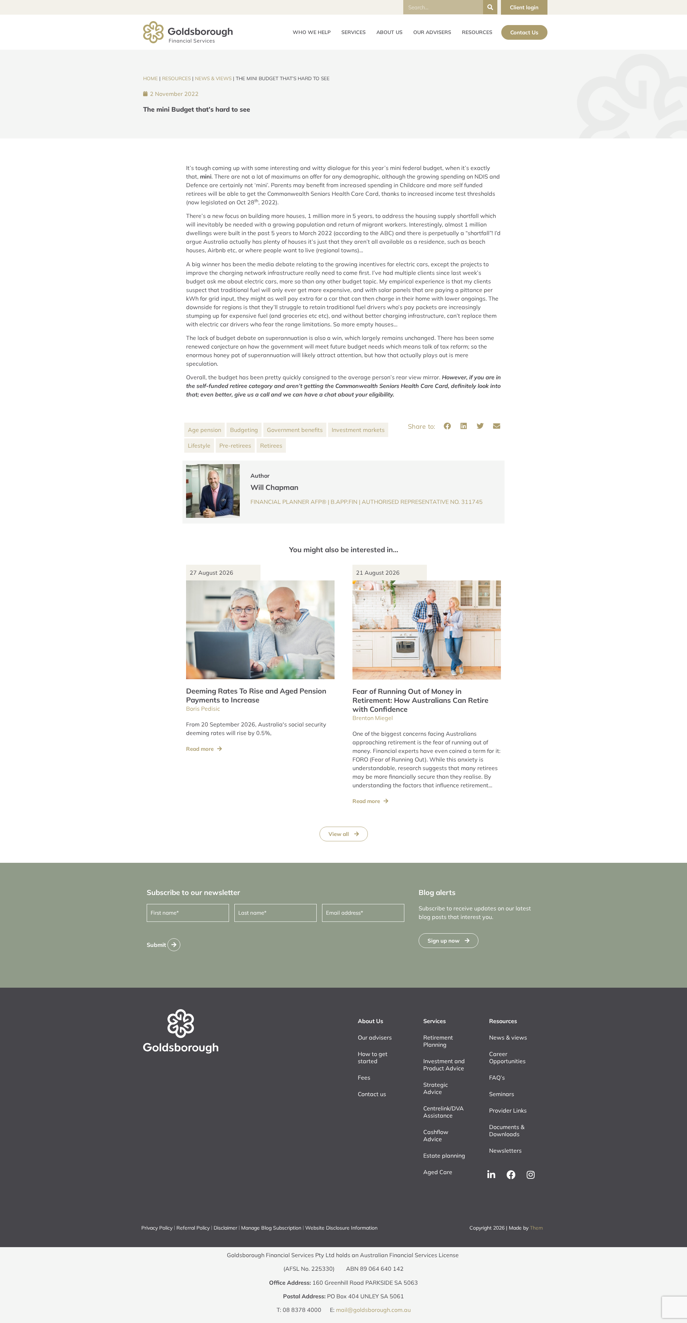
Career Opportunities (507, 1057)
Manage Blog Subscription (271, 1228)
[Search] (490, 7)
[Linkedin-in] (491, 1175)
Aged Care (437, 1172)
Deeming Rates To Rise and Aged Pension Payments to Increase (256, 695)
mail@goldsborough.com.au (373, 1309)
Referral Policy (193, 1228)
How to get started (373, 1057)
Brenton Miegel (372, 717)
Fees (364, 1077)
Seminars (501, 1094)
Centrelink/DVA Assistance (443, 1112)
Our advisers (432, 32)
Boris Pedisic (203, 708)
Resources (477, 32)
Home (150, 78)
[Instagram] (531, 1175)
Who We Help (312, 32)
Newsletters (505, 1150)
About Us (389, 32)
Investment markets (358, 429)
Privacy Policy (156, 1228)
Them (536, 1228)
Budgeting (244, 429)
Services (353, 32)
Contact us (372, 1094)
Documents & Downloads (507, 1130)
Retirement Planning (438, 1041)
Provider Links (508, 1110)
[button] (447, 426)
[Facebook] (511, 1175)
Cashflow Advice (435, 1135)
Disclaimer (225, 1228)
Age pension (204, 429)
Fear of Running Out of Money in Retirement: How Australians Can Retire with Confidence (420, 700)
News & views (213, 78)
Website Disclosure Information (341, 1228)
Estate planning (444, 1155)
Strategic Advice (435, 1088)
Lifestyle (199, 445)
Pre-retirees (235, 445)
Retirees (271, 445)
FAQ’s (497, 1077)
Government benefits (295, 429)
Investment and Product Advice (444, 1064)
